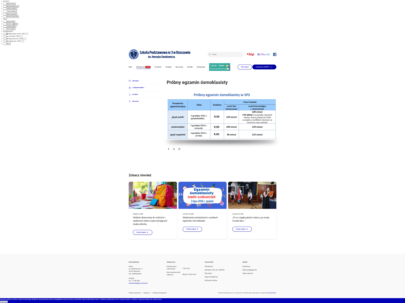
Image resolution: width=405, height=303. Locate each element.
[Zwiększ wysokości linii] (24, 39)
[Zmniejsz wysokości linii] (4, 39)
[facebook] (168, 149)
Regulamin (146, 293)
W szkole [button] (158, 67)
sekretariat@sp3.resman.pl (138, 283)
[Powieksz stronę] (27, 34)
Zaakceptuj (4, 302)
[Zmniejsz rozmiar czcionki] (4, 36)
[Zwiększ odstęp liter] (22, 41)
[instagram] (179, 149)
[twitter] (174, 149)
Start (130, 67)
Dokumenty (201, 67)
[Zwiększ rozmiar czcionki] (21, 36)
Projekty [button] (168, 67)
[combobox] (225, 54)
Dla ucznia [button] (179, 67)
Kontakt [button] (190, 67)
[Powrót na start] (160, 54)
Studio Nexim (272, 293)
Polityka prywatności (135, 293)
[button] (143, 67)
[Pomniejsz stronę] (4, 34)
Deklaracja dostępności (160, 293)
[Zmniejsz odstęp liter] (4, 41)
